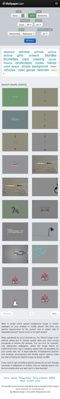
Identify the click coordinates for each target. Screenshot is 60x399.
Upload (14, 377)
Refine (31, 40)
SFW (32, 15)
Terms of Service (40, 377)
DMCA (52, 377)
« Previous (6, 313)
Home (6, 377)
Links (37, 380)
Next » (55, 313)
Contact (30, 380)
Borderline (42, 15)
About (22, 380)
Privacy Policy (25, 377)
